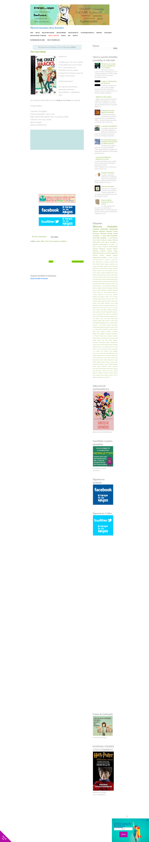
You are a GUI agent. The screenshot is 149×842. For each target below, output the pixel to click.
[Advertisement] (57, 172)
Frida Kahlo (100, 303)
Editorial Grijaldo (97, 288)
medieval (100, 373)
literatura (95, 373)
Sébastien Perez (109, 347)
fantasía (108, 255)
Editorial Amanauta (108, 281)
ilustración (114, 229)
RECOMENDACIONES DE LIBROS (37, 40)
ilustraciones (96, 257)
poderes (106, 375)
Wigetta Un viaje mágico (104, 97)
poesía (111, 375)
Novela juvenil (113, 233)
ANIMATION (99, 32)
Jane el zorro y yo (109, 307)
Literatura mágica (109, 316)
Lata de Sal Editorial (98, 316)
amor (104, 355)
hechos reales (110, 362)
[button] (123, 825)
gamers (115, 255)
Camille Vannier (103, 268)
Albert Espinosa (105, 264)
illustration (95, 364)
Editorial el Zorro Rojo (105, 294)
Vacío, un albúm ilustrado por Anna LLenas (107, 202)
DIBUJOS (37, 32)
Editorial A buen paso (112, 279)
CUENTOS (63, 35)
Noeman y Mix (97, 325)
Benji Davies (96, 268)
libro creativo (114, 371)
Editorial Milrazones (101, 290)
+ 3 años (104, 246)
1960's (100, 260)
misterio (111, 373)
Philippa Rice (96, 334)
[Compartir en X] (54, 237)
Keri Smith (102, 312)
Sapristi (113, 342)
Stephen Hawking (113, 344)
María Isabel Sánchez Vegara (106, 320)
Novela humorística (112, 325)
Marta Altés (110, 318)
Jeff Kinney (104, 310)
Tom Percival (104, 351)
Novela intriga (96, 327)
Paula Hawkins (101, 331)
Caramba (110, 268)
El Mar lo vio (108, 297)
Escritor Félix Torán (112, 299)
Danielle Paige (110, 273)
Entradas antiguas (78, 261)
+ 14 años (98, 246)
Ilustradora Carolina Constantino (101, 305)
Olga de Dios (103, 327)
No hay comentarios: (39, 236)
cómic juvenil (103, 360)
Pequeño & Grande (112, 331)
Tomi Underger (113, 351)
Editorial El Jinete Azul (112, 283)
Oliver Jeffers (110, 327)
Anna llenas (100, 266)
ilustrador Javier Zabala (105, 364)
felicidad (99, 362)
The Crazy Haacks (38, 51)
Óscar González (105, 377)
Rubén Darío (100, 340)
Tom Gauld (96, 351)
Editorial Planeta (98, 253)
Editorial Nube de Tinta (99, 292)
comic (38, 241)
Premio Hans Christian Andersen (109, 336)
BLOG (69, 35)
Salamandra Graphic (104, 342)
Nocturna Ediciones (99, 233)
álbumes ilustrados (105, 226)
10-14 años (96, 260)
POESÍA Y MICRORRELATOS (53, 40)
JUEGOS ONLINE (108, 32)
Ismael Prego (99, 307)
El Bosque (101, 297)
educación (110, 360)
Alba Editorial (96, 264)
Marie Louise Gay (101, 318)
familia (94, 362)
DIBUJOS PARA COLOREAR (48, 32)
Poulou (97, 336)
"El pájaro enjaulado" (107, 173)
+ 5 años (109, 238)
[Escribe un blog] (53, 237)
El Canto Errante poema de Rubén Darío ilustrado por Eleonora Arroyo (109, 142)
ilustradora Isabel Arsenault (110, 366)
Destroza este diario (107, 186)
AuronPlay (115, 266)
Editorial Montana (113, 290)
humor (116, 362)
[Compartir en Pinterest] (57, 237)
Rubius (94, 340)
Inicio (51, 261)
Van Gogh (106, 353)
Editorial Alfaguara (97, 281)
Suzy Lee (102, 347)
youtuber (103, 257)
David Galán (99, 275)
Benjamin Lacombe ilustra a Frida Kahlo (107, 111)
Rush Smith (108, 340)
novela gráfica (103, 244)
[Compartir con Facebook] (56, 237)
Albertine (112, 264)
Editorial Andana (107, 240)
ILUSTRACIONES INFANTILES (87, 32)
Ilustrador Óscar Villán (111, 303)
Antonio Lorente (107, 266)
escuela (116, 360)
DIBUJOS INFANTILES (73, 32)
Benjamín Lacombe (105, 249)
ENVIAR (123, 834)
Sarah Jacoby (100, 344)
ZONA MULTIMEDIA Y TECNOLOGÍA (38, 35)
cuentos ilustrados (100, 229)
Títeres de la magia (98, 353)
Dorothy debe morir (103, 277)
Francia (95, 303)
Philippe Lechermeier (105, 334)
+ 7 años (103, 236)
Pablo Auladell (103, 329)
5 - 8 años (110, 246)
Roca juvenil (114, 338)
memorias (105, 373)
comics (102, 255)
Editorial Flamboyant (112, 286)
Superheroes (96, 347)
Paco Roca (110, 329)
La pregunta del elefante (109, 126)
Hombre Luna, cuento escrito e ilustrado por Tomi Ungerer (108, 66)
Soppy (106, 344)
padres (98, 375)
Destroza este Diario (108, 275)
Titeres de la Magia (112, 349)
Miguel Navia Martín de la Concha (104, 323)
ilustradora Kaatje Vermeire (100, 368)
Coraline (99, 270)
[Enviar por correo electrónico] (51, 237)
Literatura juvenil (112, 231)
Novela (104, 325)
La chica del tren (100, 314)
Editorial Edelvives (99, 231)
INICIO (31, 32)
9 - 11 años (112, 260)
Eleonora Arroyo (102, 299)
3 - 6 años (106, 260)
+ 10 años (111, 244)
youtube (99, 377)
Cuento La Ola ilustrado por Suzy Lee (108, 82)
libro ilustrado (101, 238)
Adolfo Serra (114, 262)
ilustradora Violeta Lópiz (102, 371)
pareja (102, 375)
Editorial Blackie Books (109, 251)
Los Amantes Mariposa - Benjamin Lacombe (103, 158)
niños (43, 241)
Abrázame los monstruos (103, 262)
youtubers (63, 241)
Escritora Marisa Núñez (99, 301)
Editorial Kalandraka (107, 288)
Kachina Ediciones (113, 310)
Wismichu (99, 355)
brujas (101, 357)
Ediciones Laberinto (101, 279)
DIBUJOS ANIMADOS (61, 32)
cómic (103, 242)
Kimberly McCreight (111, 312)
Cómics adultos (100, 273)
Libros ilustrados (112, 236)
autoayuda (108, 355)
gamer (103, 362)
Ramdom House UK (98, 338)
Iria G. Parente (107, 253)
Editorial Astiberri (100, 283)
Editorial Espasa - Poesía (99, 286)
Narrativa (115, 323)
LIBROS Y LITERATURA (53, 35)
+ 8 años (109, 257)
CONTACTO (75, 35)
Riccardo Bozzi (107, 338)
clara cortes (107, 357)
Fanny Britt (114, 301)
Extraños (108, 301)
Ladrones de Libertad (112, 314)
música (116, 373)
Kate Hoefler (96, 312)
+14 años (115, 257)
